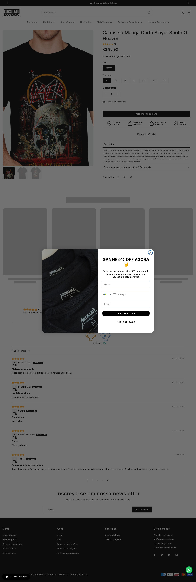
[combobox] (107, 294)
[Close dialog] (150, 252)
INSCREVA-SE (126, 313)
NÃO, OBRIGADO (126, 322)
